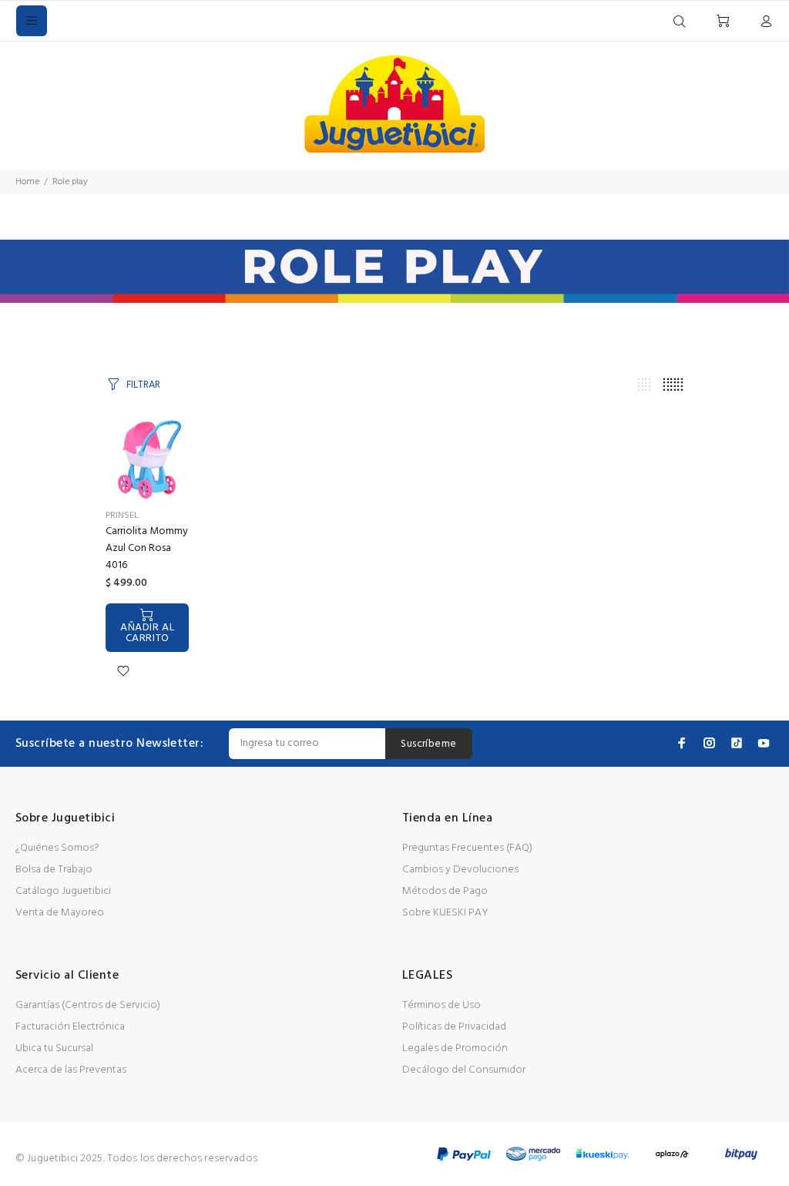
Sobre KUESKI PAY (445, 913)
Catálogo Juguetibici (63, 891)
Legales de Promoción (455, 1048)
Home (27, 182)
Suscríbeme (428, 744)
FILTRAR (143, 385)
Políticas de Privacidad (454, 1027)
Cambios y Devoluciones (460, 870)
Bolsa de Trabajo (53, 870)
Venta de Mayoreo (59, 913)
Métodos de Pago (445, 891)
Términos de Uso (441, 1005)
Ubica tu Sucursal (54, 1048)
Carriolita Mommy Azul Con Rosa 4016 (147, 548)
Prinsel (122, 515)
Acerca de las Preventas (70, 1070)
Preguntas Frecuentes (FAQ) (467, 848)
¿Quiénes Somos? (57, 848)
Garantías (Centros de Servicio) (87, 1005)
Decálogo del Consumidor (463, 1070)
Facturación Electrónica (70, 1027)
